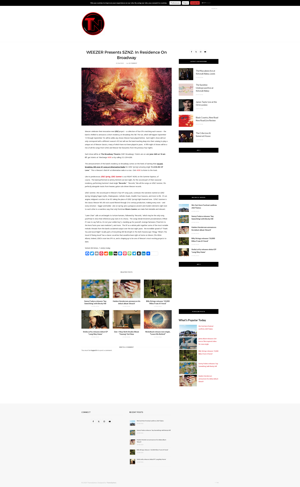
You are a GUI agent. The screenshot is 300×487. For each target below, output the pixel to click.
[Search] (209, 8)
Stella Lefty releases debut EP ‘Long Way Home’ (151, 459)
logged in (94, 350)
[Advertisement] (176, 17)
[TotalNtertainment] (93, 23)
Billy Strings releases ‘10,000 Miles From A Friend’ (152, 450)
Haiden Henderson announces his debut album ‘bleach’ (208, 379)
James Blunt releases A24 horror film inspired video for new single (208, 341)
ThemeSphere (111, 483)
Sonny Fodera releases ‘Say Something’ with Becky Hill (154, 430)
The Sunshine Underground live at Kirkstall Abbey (204, 88)
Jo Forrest (132, 63)
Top (217, 482)
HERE (109, 157)
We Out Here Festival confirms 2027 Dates (150, 421)
